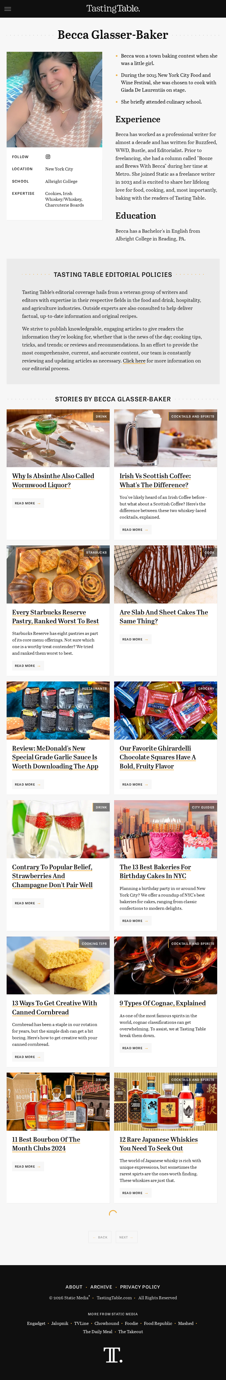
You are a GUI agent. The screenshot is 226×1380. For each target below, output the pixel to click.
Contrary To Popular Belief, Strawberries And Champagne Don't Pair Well (52, 876)
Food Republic (158, 1323)
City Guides (203, 807)
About (74, 1286)
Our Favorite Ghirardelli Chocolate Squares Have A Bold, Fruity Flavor (158, 757)
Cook (209, 552)
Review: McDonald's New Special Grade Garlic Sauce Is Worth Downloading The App (55, 757)
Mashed (185, 1323)
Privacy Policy (140, 1286)
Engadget (36, 1323)
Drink (101, 416)
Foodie (131, 1323)
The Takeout (130, 1331)
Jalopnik (59, 1323)
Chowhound (107, 1323)
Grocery (206, 688)
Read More (25, 503)
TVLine (81, 1323)
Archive (101, 1286)
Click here (134, 360)
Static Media (76, 1297)
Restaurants (94, 688)
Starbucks (96, 552)
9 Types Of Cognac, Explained (163, 1003)
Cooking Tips (94, 943)
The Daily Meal (97, 1331)
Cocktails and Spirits (192, 416)
